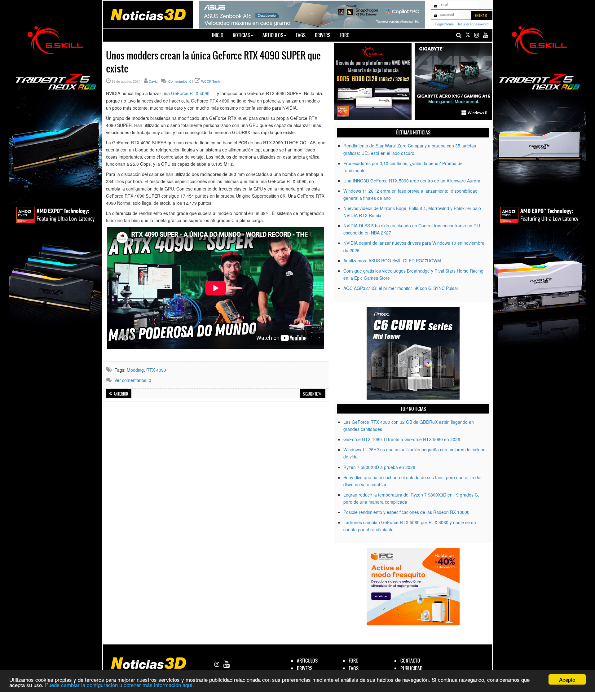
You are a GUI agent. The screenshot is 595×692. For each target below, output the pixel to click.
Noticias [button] (241, 35)
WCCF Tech (210, 81)
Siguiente (310, 394)
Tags (301, 35)
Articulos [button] (272, 35)
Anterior (120, 394)
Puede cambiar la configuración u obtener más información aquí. (119, 685)
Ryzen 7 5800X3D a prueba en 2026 (379, 467)
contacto (410, 660)
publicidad (411, 668)
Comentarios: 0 (179, 81)
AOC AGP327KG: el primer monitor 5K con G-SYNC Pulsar (400, 288)
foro (354, 660)
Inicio (220, 35)
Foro (345, 35)
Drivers (322, 35)
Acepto (567, 679)
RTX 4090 (156, 370)
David (153, 81)
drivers (304, 668)
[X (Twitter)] (467, 35)
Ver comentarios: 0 (132, 380)
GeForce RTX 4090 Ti (192, 93)
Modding (135, 370)
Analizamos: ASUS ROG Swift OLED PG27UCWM (392, 260)
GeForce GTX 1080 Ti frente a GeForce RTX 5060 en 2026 (401, 439)
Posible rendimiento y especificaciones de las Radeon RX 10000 (406, 512)
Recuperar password (472, 23)
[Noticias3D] (148, 14)
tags (354, 668)
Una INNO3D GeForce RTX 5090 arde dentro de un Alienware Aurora (411, 180)
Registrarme (444, 23)
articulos (307, 660)
